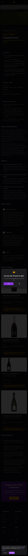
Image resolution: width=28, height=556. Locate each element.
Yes (8, 283)
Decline (5, 552)
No (19, 283)
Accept (11, 552)
